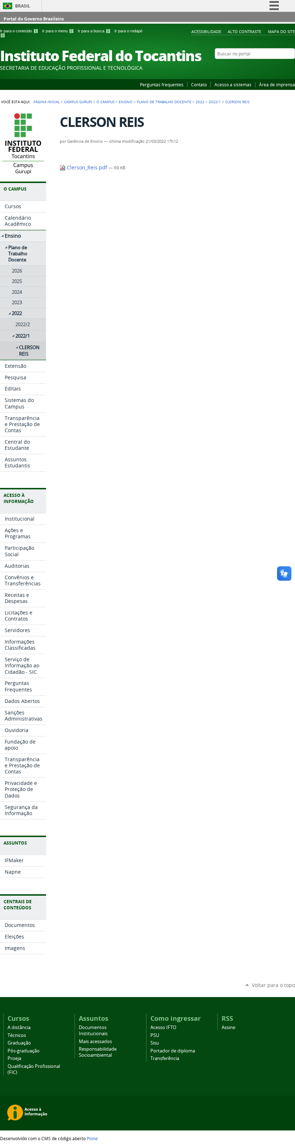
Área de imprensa (277, 84)
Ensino (125, 101)
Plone (92, 1138)
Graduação (19, 1043)
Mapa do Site (281, 31)
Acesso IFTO (163, 1027)
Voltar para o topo (273, 985)
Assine (228, 1027)
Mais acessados (95, 1041)
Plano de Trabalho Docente (164, 101)
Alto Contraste (244, 31)
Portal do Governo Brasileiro (34, 19)
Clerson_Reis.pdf (87, 167)
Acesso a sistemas (232, 84)
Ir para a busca (93, 31)
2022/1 (215, 101)
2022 (200, 101)
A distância (19, 1027)
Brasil (22, 6)
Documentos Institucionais (93, 1030)
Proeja (14, 1058)
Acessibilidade (206, 31)
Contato (199, 84)
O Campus (105, 101)
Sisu (154, 1043)
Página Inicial (46, 101)
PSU (154, 1035)
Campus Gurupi (78, 101)
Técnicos (17, 1035)
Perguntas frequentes (161, 84)
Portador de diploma (172, 1051)
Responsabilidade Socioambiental (98, 1052)
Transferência (164, 1058)
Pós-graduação (24, 1051)
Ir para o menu (57, 31)
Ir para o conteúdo (18, 31)
